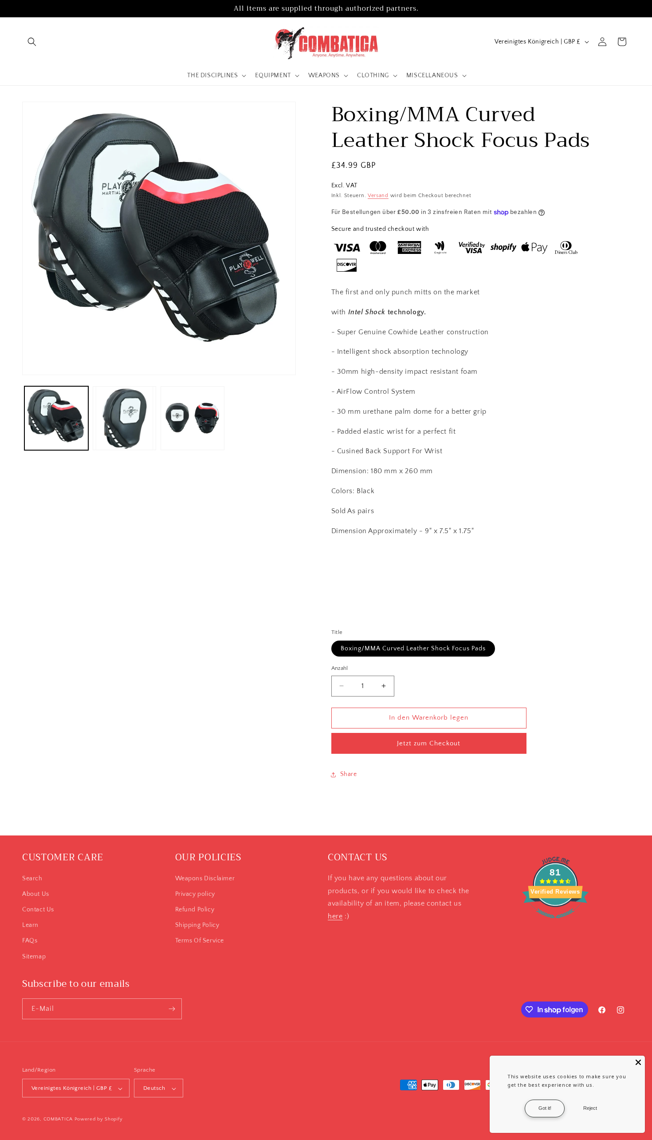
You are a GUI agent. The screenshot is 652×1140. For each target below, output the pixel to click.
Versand (378, 195)
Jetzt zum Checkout (428, 743)
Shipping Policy (197, 925)
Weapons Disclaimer (205, 878)
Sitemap (34, 956)
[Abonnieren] (171, 1008)
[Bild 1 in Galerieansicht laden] (56, 418)
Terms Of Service (199, 941)
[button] (32, 41)
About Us (35, 894)
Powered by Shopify (99, 1119)
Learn (30, 925)
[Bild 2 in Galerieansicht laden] (125, 418)
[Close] (638, 1062)
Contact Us (38, 909)
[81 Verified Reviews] (555, 923)
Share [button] (348, 774)
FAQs (29, 941)
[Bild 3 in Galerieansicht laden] (192, 418)
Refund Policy (195, 909)
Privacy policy (195, 894)
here (335, 916)
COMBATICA (58, 1119)
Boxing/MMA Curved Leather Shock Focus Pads (413, 648)
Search (32, 878)
